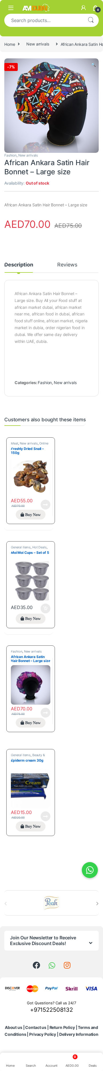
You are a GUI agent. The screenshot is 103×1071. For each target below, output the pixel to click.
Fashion (10, 155)
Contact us (35, 1027)
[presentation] (97, 904)
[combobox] (43, 20)
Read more (45, 504)
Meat (14, 443)
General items (21, 547)
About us (13, 1027)
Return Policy (62, 1027)
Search (91, 20)
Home (9, 44)
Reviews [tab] (67, 265)
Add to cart (45, 608)
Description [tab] (18, 265)
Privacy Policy (42, 1034)
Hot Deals (39, 547)
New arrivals (37, 44)
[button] (93, 64)
